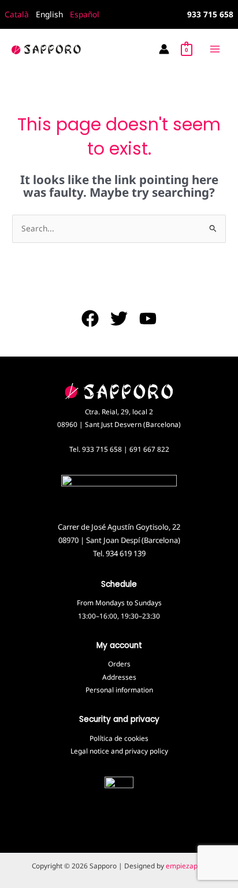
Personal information (119, 689)
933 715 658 (102, 449)
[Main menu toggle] (215, 49)
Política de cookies (119, 738)
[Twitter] (119, 318)
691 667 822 (149, 449)
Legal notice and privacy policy (119, 750)
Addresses (119, 676)
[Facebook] (90, 318)
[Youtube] (148, 318)
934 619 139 (126, 553)
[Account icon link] (164, 49)
